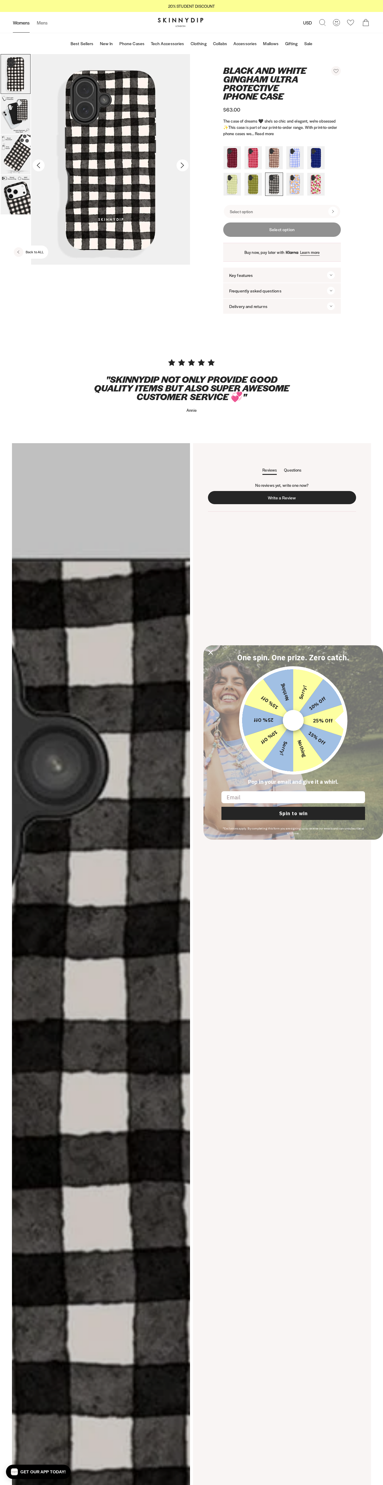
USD (307, 22)
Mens (42, 22)
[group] (191, 6)
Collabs (220, 43)
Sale (308, 43)
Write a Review (283, 499)
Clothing (199, 43)
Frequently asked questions (255, 291)
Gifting (291, 43)
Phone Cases (132, 43)
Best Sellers (82, 43)
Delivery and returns (248, 306)
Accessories (245, 43)
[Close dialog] (210, 652)
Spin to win (293, 813)
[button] (336, 71)
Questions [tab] (292, 471)
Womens (21, 22)
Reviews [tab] (269, 471)
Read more (264, 133)
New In (106, 43)
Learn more (310, 252)
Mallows (271, 43)
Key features (241, 275)
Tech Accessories (167, 43)
